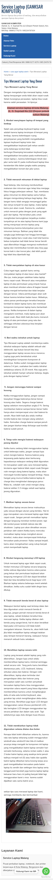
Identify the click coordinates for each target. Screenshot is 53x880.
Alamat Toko (9, 41)
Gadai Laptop (9, 51)
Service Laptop (10, 46)
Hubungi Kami (9, 56)
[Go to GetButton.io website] (46, 877)
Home (6, 36)
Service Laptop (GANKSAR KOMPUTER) (22, 8)
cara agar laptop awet (19, 72)
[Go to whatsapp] (46, 871)
